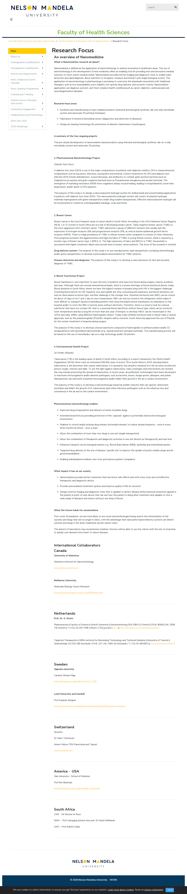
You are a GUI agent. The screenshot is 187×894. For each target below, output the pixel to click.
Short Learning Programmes (25, 88)
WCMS (113, 879)
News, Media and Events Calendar (23, 81)
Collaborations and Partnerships (27, 115)
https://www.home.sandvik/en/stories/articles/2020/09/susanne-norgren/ (89, 706)
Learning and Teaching (22, 94)
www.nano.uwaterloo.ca (66, 568)
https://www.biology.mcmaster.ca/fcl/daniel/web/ (78, 592)
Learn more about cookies (121, 889)
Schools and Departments (24, 73)
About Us (15, 56)
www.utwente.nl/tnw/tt (162, 643)
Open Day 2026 (19, 120)
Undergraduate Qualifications (25, 62)
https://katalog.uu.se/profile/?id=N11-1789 (75, 681)
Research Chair (85, 41)
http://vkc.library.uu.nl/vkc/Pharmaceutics (140, 627)
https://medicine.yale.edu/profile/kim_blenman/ (77, 788)
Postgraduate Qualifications (25, 68)
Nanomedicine (103, 41)
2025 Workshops (19, 126)
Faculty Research (66, 41)
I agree (170, 890)
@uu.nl (114, 627)
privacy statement (153, 889)
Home (11, 41)
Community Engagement (23, 109)
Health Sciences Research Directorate (35, 41)
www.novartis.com (63, 750)
